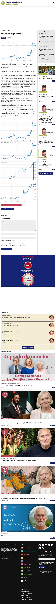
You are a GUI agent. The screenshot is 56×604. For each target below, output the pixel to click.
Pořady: (22, 545)
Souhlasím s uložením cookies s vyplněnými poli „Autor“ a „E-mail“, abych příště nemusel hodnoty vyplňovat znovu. (18, 244)
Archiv (25, 580)
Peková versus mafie (6, 536)
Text (53, 80)
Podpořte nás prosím (26, 587)
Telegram (39, 548)
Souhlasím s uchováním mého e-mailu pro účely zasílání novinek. (46, 563)
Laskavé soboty (27, 564)
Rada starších (27, 571)
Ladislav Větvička (6, 30)
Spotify (43, 545)
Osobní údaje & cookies (26, 599)
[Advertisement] (28, 16)
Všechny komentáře (28, 347)
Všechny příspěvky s (11, 204)
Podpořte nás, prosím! (7, 208)
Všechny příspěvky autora (46, 173)
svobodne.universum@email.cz (44, 572)
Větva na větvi (27, 567)
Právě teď (26, 557)
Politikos (26, 561)
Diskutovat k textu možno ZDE (8, 119)
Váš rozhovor (27, 554)
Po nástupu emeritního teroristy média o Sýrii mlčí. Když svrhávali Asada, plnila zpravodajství (25, 423)
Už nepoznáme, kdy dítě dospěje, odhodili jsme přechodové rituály (18, 460)
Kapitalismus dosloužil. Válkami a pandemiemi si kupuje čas (16, 385)
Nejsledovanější (25, 591)
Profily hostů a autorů (26, 593)
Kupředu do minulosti (29, 548)
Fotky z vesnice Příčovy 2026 (45, 78)
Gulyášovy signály (28, 574)
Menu (53, 2)
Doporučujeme (24, 589)
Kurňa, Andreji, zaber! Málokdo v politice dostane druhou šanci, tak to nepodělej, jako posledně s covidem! (46, 142)
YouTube (46, 545)
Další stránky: (23, 585)
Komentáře (26, 577)
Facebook (39, 545)
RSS (52, 545)
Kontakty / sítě (24, 595)
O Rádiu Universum (26, 597)
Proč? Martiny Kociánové (30, 551)
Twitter (49, 545)
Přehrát (54, 425)
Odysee (43, 548)
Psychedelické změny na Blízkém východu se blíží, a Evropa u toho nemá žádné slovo (23, 498)
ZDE (28, 265)
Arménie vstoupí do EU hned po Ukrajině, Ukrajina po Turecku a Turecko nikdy (45, 98)
